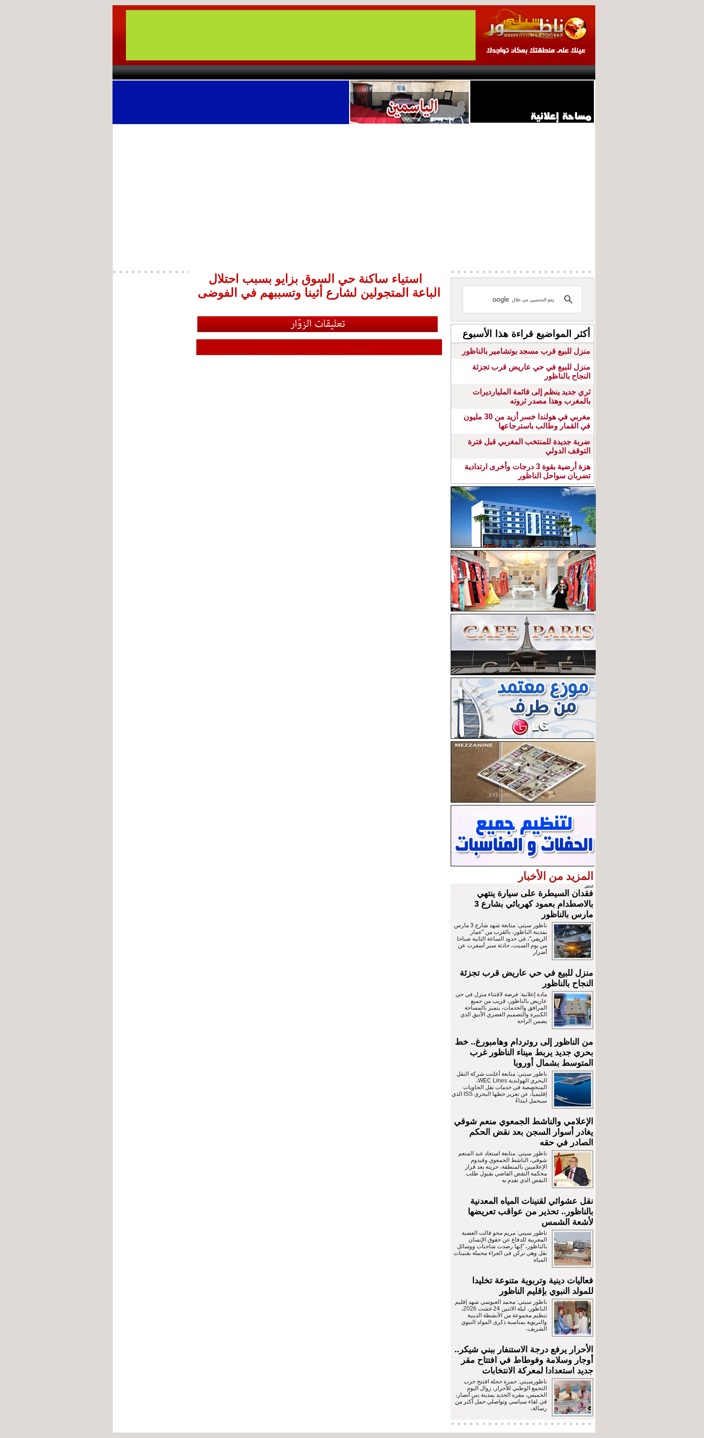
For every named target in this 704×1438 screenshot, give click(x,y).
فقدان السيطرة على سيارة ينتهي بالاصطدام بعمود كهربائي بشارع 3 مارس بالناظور (533, 903)
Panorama (246, 72)
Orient (409, 72)
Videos (295, 72)
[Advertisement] (354, 196)
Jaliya (335, 72)
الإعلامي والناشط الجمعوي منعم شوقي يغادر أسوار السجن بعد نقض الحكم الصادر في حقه (523, 1131)
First (573, 72)
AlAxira (178, 72)
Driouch (493, 72)
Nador (533, 72)
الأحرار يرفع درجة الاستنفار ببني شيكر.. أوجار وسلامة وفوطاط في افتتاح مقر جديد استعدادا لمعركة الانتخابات (523, 1360)
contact (140, 72)
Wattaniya (372, 72)
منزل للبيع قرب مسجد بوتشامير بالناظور (526, 351)
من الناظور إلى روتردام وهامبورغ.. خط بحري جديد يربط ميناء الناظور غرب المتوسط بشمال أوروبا (524, 1052)
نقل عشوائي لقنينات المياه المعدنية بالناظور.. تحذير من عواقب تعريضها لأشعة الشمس (530, 1211)
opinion (208, 72)
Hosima (449, 72)
